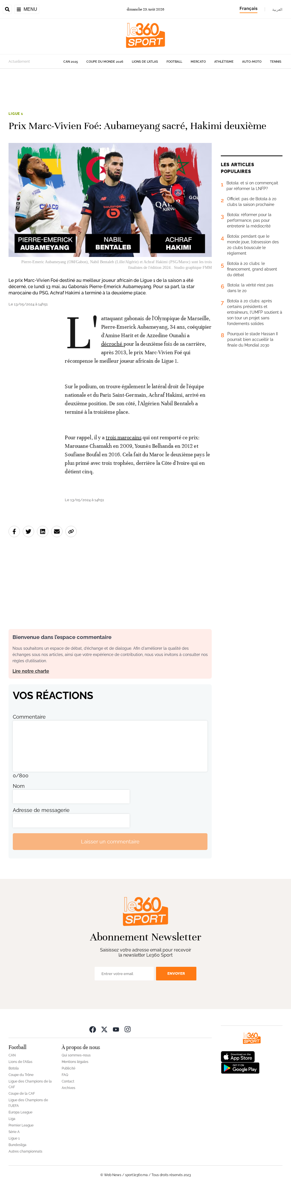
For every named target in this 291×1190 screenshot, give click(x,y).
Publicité (68, 1068)
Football (174, 62)
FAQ (65, 1075)
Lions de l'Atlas (145, 62)
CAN (12, 1055)
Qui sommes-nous (76, 1055)
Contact (68, 1081)
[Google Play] (240, 1067)
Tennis (275, 62)
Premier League (21, 1125)
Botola (14, 1068)
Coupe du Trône (21, 1075)
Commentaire (29, 717)
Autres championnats (25, 1151)
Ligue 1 (16, 114)
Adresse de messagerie (41, 810)
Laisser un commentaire (110, 842)
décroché (111, 344)
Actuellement (19, 62)
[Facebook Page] (92, 1029)
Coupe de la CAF (22, 1094)
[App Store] (238, 1056)
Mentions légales (75, 1062)
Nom (19, 786)
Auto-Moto (251, 62)
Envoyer (176, 973)
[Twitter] (104, 1029)
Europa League (20, 1112)
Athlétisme (224, 62)
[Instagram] (127, 1029)
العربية (277, 9)
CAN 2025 (70, 62)
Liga (12, 1119)
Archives (68, 1088)
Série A (14, 1132)
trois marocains (124, 437)
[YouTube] (116, 1029)
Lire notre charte (31, 671)
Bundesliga (17, 1145)
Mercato (198, 62)
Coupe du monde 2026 (104, 62)
